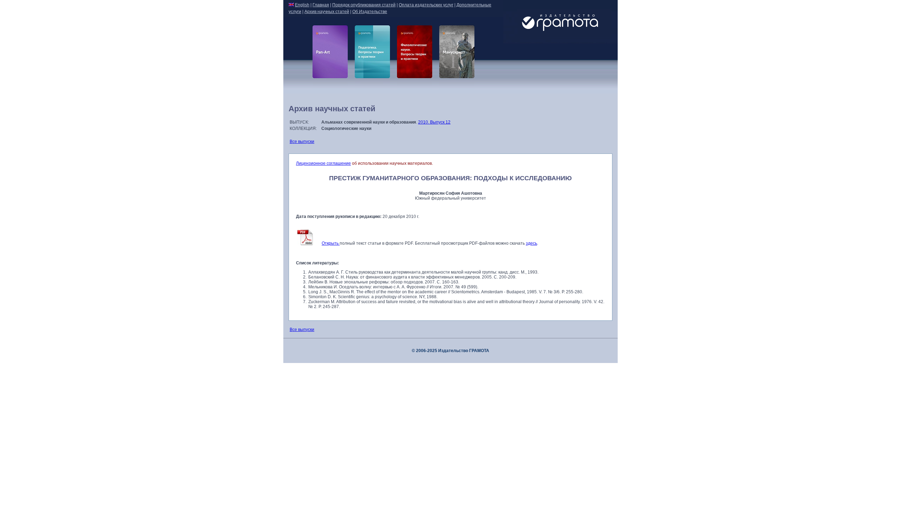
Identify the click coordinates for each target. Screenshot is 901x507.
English (302, 4)
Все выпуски (302, 141)
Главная (321, 4)
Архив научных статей (326, 11)
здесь (531, 243)
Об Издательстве (369, 11)
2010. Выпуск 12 (434, 122)
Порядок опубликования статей (364, 4)
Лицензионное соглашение (323, 163)
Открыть (331, 243)
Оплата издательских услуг (426, 4)
